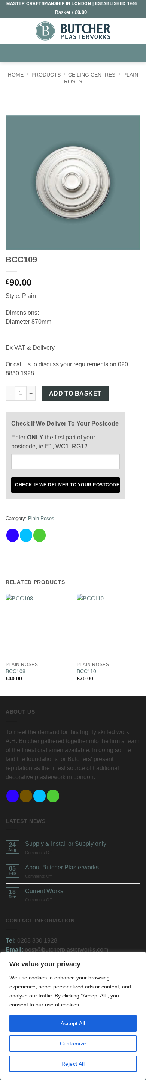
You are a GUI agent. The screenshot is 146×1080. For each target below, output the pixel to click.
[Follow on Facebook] (12, 796)
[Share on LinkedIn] (66, 535)
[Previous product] (80, 102)
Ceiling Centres (91, 75)
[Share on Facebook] (12, 535)
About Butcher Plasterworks (62, 867)
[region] (73, 1016)
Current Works (44, 891)
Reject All (73, 1064)
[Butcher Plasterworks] (73, 31)
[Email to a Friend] (39, 535)
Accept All (73, 1023)
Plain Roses (41, 518)
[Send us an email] (53, 796)
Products (46, 75)
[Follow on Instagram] (26, 796)
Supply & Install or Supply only (65, 844)
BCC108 (15, 671)
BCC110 (86, 671)
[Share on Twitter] (26, 535)
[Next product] (65, 102)
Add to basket (75, 393)
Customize (73, 1044)
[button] (74, 12)
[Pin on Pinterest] (53, 535)
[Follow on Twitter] (39, 796)
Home (16, 75)
